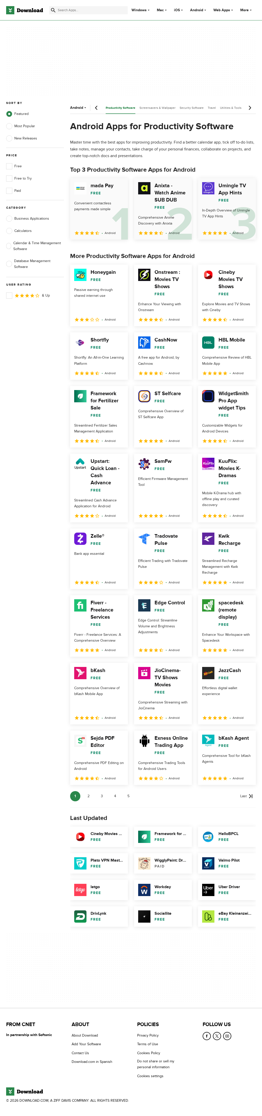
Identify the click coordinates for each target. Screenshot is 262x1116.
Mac (160, 10)
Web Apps (221, 10)
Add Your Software (86, 1044)
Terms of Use (147, 1044)
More (244, 10)
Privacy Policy (148, 1035)
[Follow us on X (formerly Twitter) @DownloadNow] (217, 1036)
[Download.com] (24, 10)
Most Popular (24, 126)
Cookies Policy (148, 1053)
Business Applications (31, 218)
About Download (85, 1035)
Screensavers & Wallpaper (157, 108)
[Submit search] (53, 10)
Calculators (23, 231)
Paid (17, 191)
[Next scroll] (250, 108)
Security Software (192, 108)
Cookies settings (150, 1076)
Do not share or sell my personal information (155, 1064)
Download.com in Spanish (92, 1062)
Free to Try (23, 178)
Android (196, 10)
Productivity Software (120, 108)
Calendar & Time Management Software (37, 246)
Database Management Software (32, 264)
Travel (212, 108)
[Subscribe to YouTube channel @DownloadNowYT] (227, 1036)
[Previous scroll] (96, 108)
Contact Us (80, 1053)
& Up (46, 295)
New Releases (25, 138)
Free (18, 166)
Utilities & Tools (231, 108)
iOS (177, 10)
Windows (139, 10)
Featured (21, 114)
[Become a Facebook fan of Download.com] (207, 1036)
